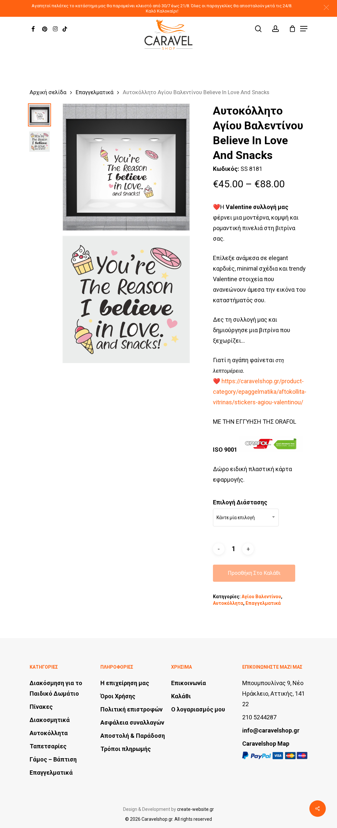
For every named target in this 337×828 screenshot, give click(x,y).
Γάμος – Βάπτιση (53, 759)
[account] (275, 28)
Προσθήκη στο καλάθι (254, 573)
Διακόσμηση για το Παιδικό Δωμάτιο (56, 688)
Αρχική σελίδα (48, 92)
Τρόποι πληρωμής (125, 748)
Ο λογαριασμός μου (198, 709)
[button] (326, 7)
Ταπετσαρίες (48, 746)
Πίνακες (41, 706)
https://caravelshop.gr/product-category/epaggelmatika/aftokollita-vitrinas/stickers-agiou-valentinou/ (259, 392)
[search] (258, 28)
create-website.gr (195, 809)
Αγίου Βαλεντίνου (261, 596)
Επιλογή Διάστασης (240, 502)
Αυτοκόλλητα (228, 603)
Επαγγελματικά (95, 92)
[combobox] (246, 517)
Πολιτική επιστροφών (131, 709)
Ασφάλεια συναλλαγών (132, 722)
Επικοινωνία (188, 683)
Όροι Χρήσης (117, 696)
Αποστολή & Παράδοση (132, 735)
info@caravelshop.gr (270, 730)
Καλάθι (181, 696)
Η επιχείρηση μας (124, 683)
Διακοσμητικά (50, 719)
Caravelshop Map (265, 743)
